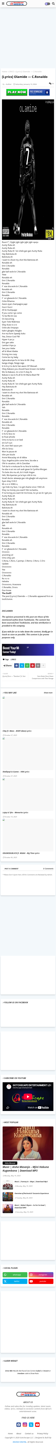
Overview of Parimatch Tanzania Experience (32, 1193)
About (18, 1433)
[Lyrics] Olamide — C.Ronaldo (23, 596)
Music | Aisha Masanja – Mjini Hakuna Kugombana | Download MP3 (26, 1168)
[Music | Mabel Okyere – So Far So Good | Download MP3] (8, 1208)
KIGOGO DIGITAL (19, 1442)
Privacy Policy (42, 1433)
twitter (17, 1281)
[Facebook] (16, 665)
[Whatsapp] (27, 665)
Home (4, 71)
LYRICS (11, 71)
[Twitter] (22, 665)
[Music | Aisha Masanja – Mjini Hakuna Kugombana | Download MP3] (28, 1143)
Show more (48, 692)
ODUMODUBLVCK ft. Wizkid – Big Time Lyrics (21, 853)
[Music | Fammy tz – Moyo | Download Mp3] (8, 1185)
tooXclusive (7, 599)
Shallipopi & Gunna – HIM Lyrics (16, 772)
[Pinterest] (32, 665)
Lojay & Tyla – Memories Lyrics (15, 812)
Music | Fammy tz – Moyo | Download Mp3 (31, 1181)
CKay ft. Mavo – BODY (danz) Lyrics (17, 731)
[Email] (38, 665)
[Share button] (43, 665)
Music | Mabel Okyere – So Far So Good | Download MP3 (30, 1206)
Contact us (29, 1433)
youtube (43, 1281)
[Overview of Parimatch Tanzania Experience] (8, 1196)
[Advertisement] (28, 38)
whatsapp (17, 1274)
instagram (43, 1274)
